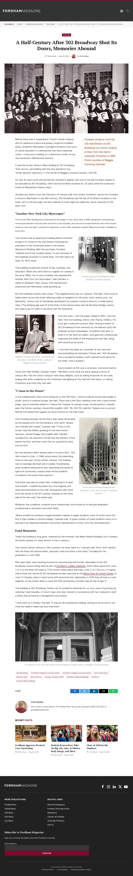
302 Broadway (22, 673)
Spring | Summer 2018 (54, 677)
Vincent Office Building (25, 681)
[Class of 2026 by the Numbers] (102, 733)
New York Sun (36, 677)
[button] (121, 10)
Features (66, 35)
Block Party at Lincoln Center (98, 573)
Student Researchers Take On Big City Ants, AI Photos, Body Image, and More (65, 748)
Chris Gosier (84, 56)
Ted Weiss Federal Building (77, 677)
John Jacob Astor (101, 673)
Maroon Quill (21, 677)
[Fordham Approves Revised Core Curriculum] (30, 733)
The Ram (95, 677)
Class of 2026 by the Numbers (97, 747)
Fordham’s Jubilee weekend (70, 566)
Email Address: (11, 843)
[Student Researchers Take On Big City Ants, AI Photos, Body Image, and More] (66, 733)
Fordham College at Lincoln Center (45, 673)
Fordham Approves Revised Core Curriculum (30, 747)
